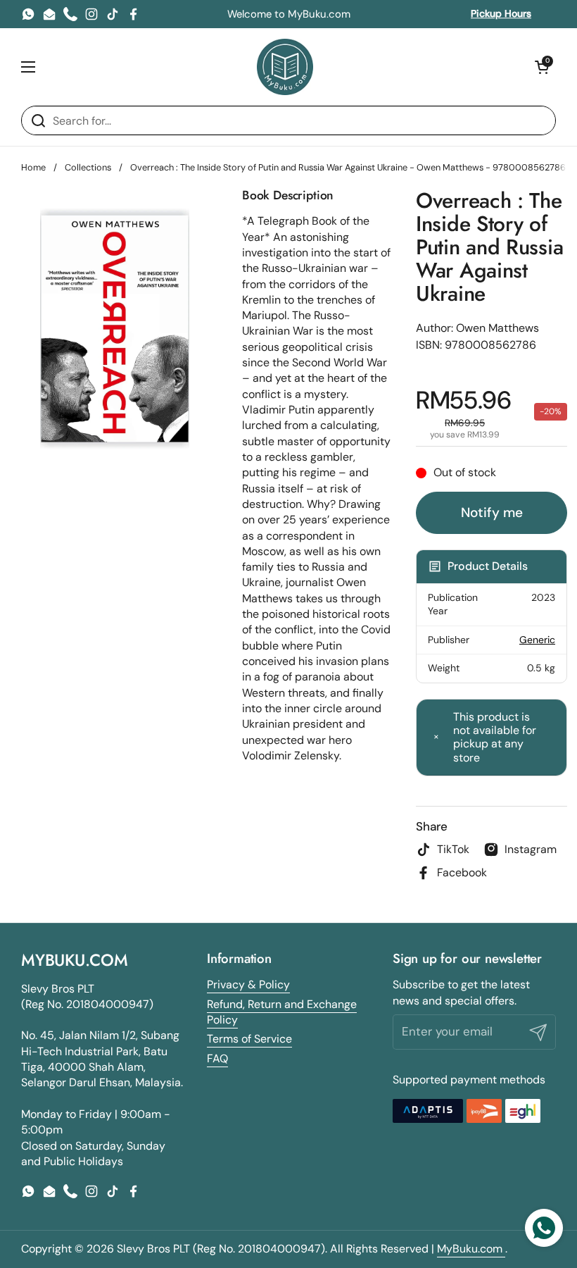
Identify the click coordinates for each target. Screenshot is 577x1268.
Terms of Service (249, 1038)
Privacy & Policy (248, 984)
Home (33, 167)
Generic (537, 639)
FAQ (217, 1058)
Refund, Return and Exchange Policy (282, 1012)
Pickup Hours (501, 13)
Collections (88, 167)
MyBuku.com (471, 1248)
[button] (542, 67)
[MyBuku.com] (285, 67)
